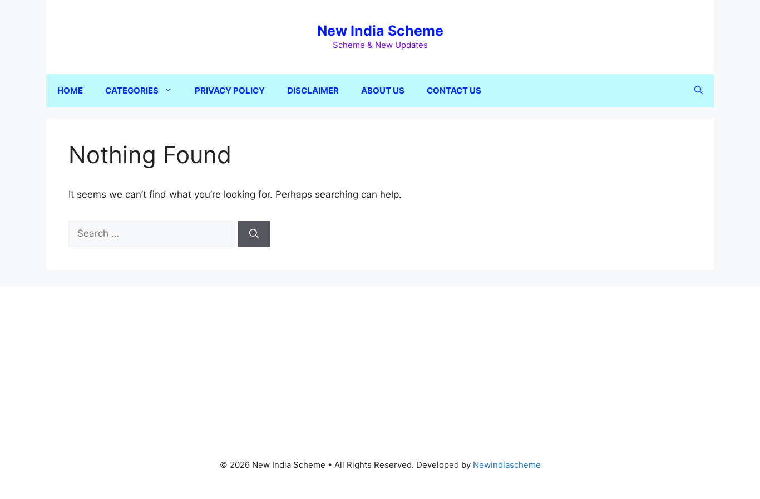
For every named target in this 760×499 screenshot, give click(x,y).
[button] (698, 90)
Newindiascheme (507, 464)
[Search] (254, 234)
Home (70, 90)
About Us (382, 90)
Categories (132, 90)
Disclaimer (313, 90)
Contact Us (454, 90)
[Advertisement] (380, 364)
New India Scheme (380, 30)
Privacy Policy (230, 90)
